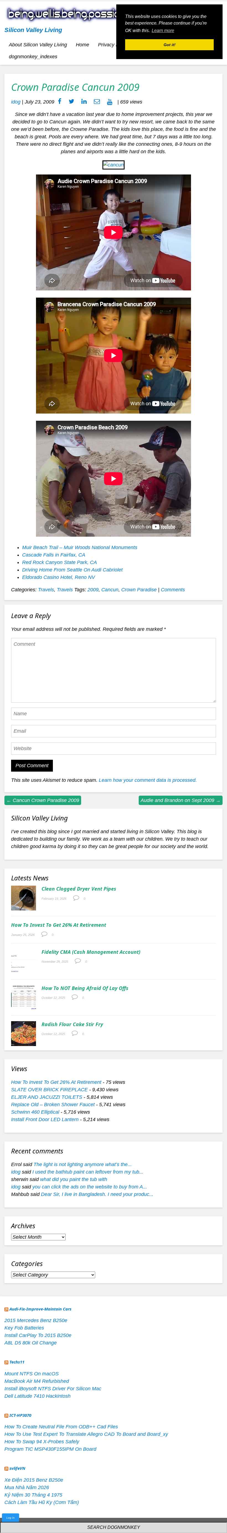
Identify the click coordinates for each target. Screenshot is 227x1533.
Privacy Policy (113, 44)
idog (15, 102)
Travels (46, 589)
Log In (10, 1517)
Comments (173, 589)
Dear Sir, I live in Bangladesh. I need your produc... (97, 1194)
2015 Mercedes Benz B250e (35, 1320)
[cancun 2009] (113, 165)
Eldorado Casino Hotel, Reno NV (58, 577)
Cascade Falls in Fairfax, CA (53, 555)
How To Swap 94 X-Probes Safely (41, 1441)
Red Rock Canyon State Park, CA (59, 562)
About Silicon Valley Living (38, 44)
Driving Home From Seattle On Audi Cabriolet (72, 570)
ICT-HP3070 (20, 1415)
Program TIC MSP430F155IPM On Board (50, 1449)
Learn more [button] (163, 30)
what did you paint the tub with (73, 1179)
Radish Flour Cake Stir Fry (72, 1024)
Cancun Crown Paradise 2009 (42, 800)
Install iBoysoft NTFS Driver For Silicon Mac (52, 1388)
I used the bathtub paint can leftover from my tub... (87, 1172)
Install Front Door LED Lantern (45, 1119)
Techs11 (16, 1362)
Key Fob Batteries (24, 1328)
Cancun (109, 589)
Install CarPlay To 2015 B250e (37, 1335)
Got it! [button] (170, 45)
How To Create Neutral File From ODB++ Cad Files (61, 1426)
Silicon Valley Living (33, 30)
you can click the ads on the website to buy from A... (89, 1187)
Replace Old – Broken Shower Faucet (53, 1104)
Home (82, 44)
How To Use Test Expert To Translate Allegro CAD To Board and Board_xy (86, 1434)
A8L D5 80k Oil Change (30, 1343)
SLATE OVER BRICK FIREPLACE (49, 1089)
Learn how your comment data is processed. (148, 780)
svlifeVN (17, 1468)
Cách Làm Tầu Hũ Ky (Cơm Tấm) (41, 1502)
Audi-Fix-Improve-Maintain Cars (40, 1309)
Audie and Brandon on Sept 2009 (181, 800)
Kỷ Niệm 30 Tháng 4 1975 (33, 1495)
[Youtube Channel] (110, 102)
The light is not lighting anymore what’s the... (82, 1164)
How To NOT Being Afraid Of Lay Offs (85, 988)
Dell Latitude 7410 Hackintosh (37, 1396)
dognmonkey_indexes (33, 56)
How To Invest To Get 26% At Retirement (58, 925)
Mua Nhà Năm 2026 (26, 1487)
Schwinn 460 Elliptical (35, 1112)
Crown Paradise (139, 589)
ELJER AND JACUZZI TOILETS (46, 1097)
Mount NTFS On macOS (31, 1373)
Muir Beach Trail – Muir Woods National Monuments (79, 547)
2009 (93, 589)
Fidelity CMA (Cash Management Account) (91, 952)
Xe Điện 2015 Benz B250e (33, 1480)
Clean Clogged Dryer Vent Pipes (79, 888)
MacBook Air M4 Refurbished (36, 1381)
